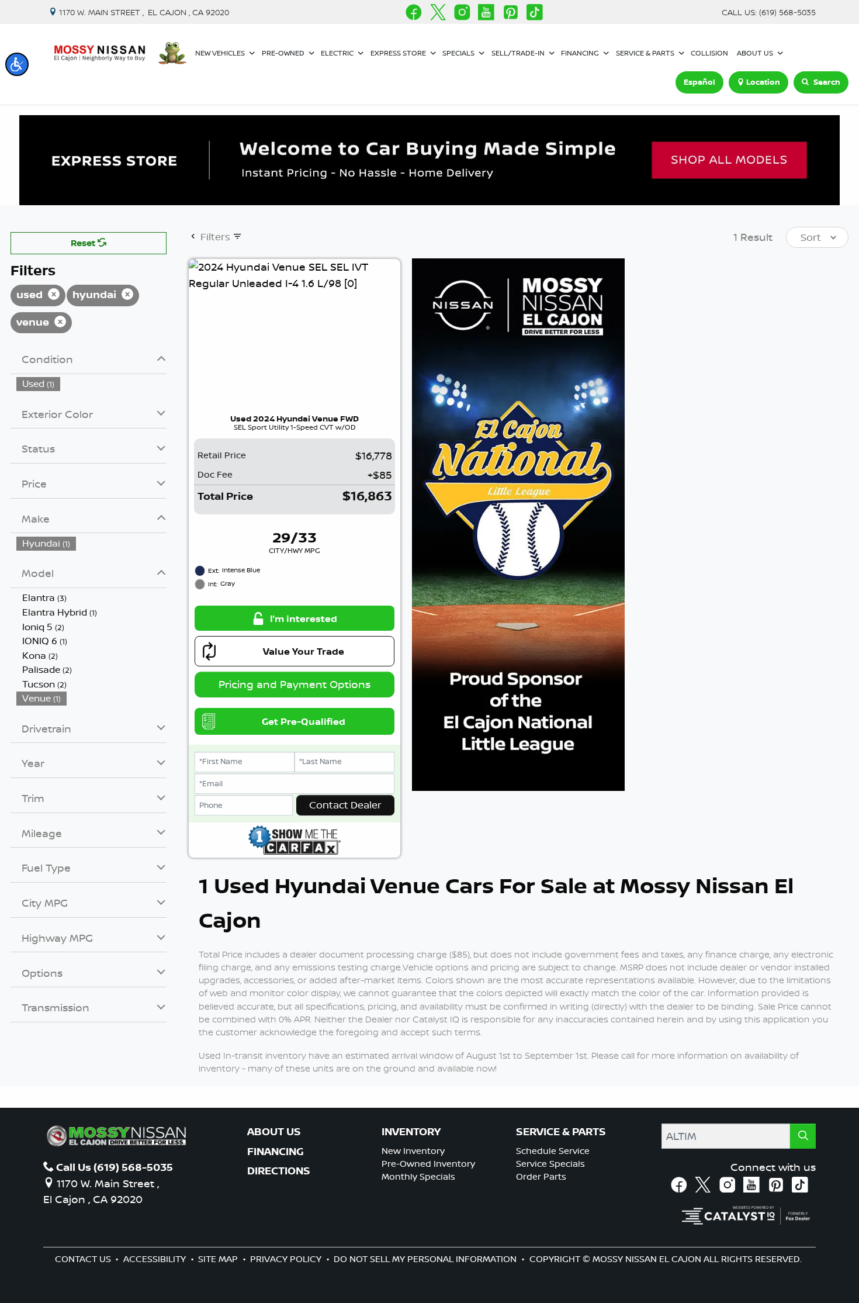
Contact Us (84, 1259)
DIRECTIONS (278, 1171)
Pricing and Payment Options (294, 684)
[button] (17, 64)
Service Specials (550, 1163)
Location (763, 82)
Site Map (219, 1259)
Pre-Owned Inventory (428, 1163)
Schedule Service (553, 1151)
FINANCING (275, 1151)
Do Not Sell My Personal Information (426, 1259)
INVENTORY (411, 1132)
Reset (84, 243)
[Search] (803, 1136)
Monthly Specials (418, 1176)
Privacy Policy (287, 1259)
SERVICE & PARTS (561, 1132)
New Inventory (413, 1151)
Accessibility (155, 1259)
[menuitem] (91, 383)
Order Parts (541, 1176)
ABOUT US (274, 1132)
